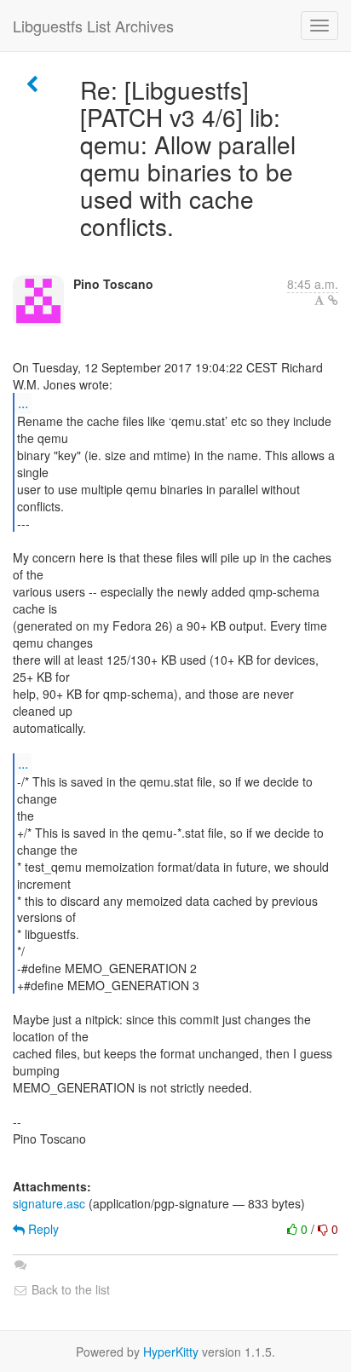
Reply (42, 1228)
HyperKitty (171, 1351)
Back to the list (69, 1289)
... (23, 402)
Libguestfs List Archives (93, 25)
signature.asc (49, 1203)
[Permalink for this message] (333, 300)
